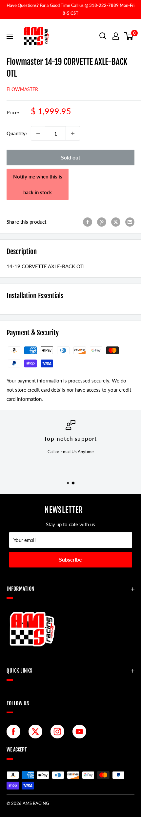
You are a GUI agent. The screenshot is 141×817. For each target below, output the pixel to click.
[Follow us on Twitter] (37, 731)
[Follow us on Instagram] (59, 731)
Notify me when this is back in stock (37, 184)
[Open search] (103, 36)
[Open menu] (10, 36)
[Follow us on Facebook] (15, 731)
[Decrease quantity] (38, 133)
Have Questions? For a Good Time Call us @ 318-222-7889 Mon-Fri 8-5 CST (70, 9)
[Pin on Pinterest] (101, 221)
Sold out (70, 157)
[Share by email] (129, 221)
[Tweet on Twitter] (115, 221)
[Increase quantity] (73, 133)
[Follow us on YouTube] (81, 731)
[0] (129, 36)
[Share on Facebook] (87, 221)
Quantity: (17, 133)
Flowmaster (22, 89)
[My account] (115, 36)
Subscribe (70, 559)
